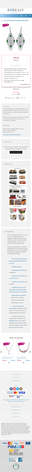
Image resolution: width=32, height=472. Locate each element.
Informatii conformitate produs (12, 134)
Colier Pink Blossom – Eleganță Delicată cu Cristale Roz (22, 357)
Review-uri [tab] (7, 142)
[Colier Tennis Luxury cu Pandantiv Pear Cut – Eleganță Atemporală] (8, 349)
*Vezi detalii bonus (25, 84)
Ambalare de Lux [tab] (8, 164)
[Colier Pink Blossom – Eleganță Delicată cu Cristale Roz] (23, 349)
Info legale (16, 377)
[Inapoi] (1, 21)
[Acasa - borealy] (16, 11)
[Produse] (2, 16)
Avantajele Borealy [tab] (9, 231)
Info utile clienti (16, 374)
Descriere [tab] (6, 106)
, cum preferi (19, 295)
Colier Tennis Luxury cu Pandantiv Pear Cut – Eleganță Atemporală (7, 357)
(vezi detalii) (11, 263)
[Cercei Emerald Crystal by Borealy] (16, 38)
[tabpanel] (16, 38)
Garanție (17, 282)
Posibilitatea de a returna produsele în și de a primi (18, 290)
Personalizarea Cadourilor (19, 270)
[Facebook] (11, 388)
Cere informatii (21, 98)
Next (29, 40)
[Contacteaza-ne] (22, 15)
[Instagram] (20, 388)
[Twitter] (17, 388)
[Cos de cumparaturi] (26, 15)
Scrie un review (16, 152)
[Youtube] (14, 388)
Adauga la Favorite (10, 98)
